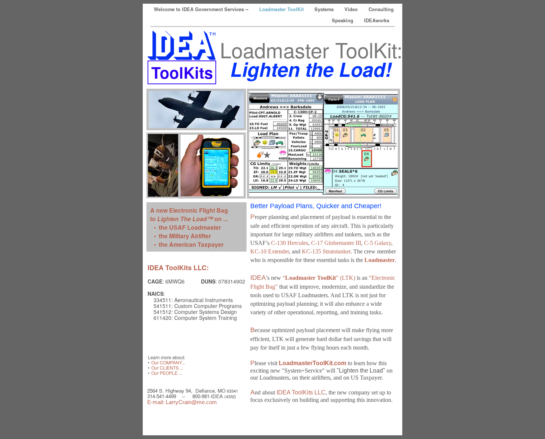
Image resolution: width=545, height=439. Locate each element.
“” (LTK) (319, 278)
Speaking (343, 20)
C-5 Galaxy (377, 243)
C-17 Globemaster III (336, 243)
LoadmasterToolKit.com (312, 363)
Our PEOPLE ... (166, 373)
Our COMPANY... (168, 362)
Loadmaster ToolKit (282, 9)
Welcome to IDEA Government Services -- (202, 9)
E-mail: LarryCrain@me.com (182, 402)
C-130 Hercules (289, 243)
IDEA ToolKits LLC (301, 392)
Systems (324, 9)
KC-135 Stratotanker (326, 251)
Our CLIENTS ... (167, 367)
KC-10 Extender (269, 251)
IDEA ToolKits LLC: (178, 267)
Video (351, 9)
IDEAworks (376, 20)
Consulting (381, 9)
